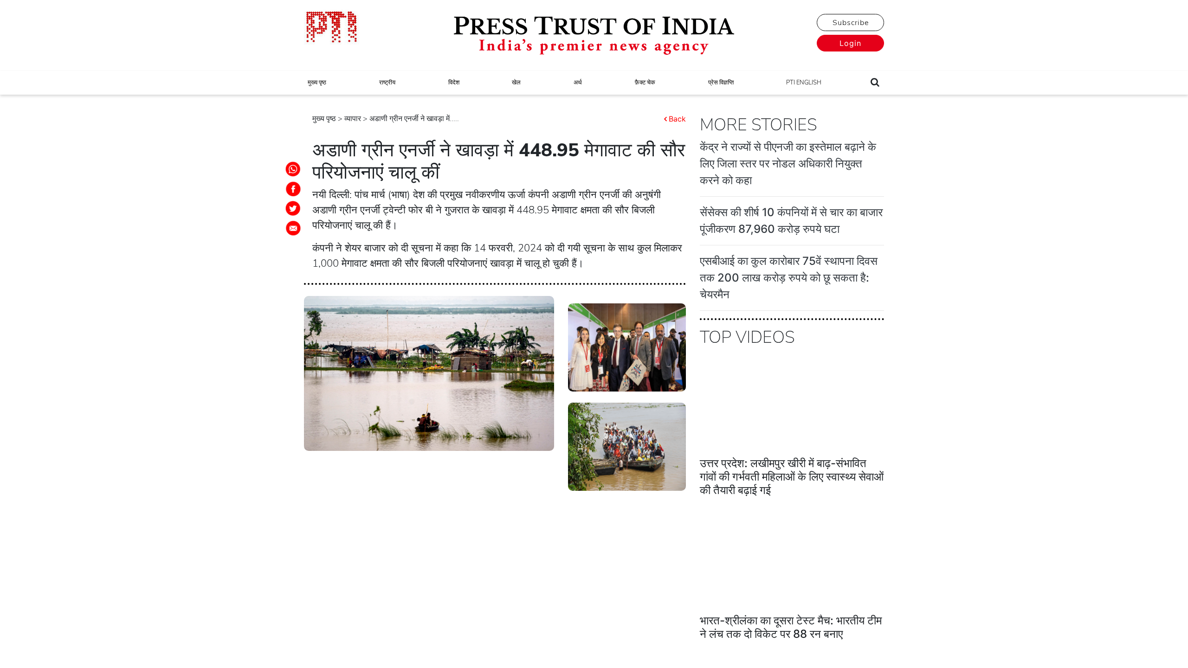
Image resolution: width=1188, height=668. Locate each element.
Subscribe (851, 23)
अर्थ (578, 82)
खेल (516, 82)
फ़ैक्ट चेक (645, 82)
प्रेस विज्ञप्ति (721, 82)
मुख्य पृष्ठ (317, 82)
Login (850, 43)
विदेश (453, 82)
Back (677, 118)
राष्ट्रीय (387, 82)
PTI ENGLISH (803, 82)
